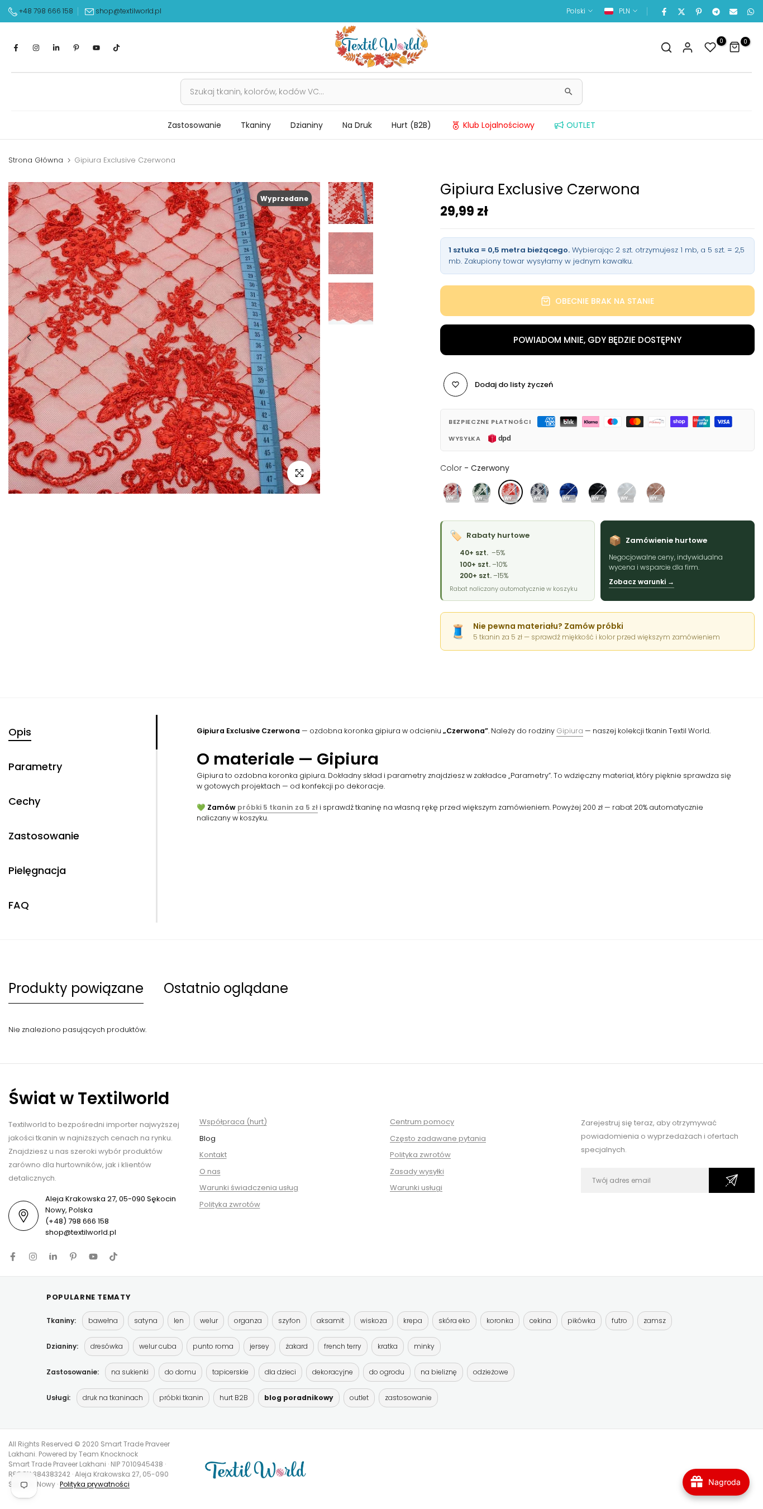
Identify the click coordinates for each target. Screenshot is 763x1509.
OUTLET (580, 125)
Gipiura (569, 731)
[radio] (452, 492)
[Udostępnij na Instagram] (35, 47)
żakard (296, 1346)
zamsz (654, 1320)
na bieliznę (439, 1372)
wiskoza (373, 1320)
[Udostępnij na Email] (732, 11)
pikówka (581, 1320)
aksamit (330, 1320)
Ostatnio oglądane (226, 988)
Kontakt (213, 1154)
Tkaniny (256, 125)
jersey (259, 1346)
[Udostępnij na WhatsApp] (750, 11)
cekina (540, 1320)
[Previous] (29, 337)
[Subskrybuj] (732, 1180)
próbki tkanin (181, 1397)
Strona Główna (35, 160)
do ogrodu (386, 1372)
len (179, 1320)
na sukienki (130, 1372)
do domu (180, 1372)
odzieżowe (490, 1372)
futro (619, 1320)
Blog (207, 1138)
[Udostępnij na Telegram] (715, 11)
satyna (146, 1320)
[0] (710, 47)
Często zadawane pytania (438, 1138)
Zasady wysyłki (417, 1171)
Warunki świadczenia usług (248, 1187)
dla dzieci (280, 1372)
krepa (412, 1320)
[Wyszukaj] (568, 91)
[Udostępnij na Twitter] (680, 11)
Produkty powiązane (76, 988)
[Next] (299, 337)
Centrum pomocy (422, 1121)
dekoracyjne (332, 1372)
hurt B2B (234, 1397)
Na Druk (357, 125)
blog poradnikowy (298, 1397)
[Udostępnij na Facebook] (663, 11)
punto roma (213, 1346)
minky (424, 1346)
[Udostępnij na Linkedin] (55, 47)
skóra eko (454, 1320)
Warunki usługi (416, 1187)
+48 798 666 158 (45, 11)
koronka (500, 1320)
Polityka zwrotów (229, 1204)
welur (209, 1320)
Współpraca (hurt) (233, 1121)
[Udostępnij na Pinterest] (698, 11)
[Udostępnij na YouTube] (96, 47)
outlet (359, 1397)
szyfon (289, 1320)
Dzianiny (306, 125)
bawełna (103, 1320)
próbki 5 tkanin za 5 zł (277, 807)
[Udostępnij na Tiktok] (116, 47)
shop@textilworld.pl (128, 11)
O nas (210, 1171)
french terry (342, 1346)
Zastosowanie (194, 125)
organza (248, 1320)
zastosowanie (408, 1397)
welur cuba (158, 1346)
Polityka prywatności (95, 1484)
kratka (388, 1346)
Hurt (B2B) (411, 125)
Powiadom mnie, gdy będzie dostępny (597, 340)
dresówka (106, 1346)
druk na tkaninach (113, 1397)
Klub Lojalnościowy (499, 125)
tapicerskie (230, 1372)
